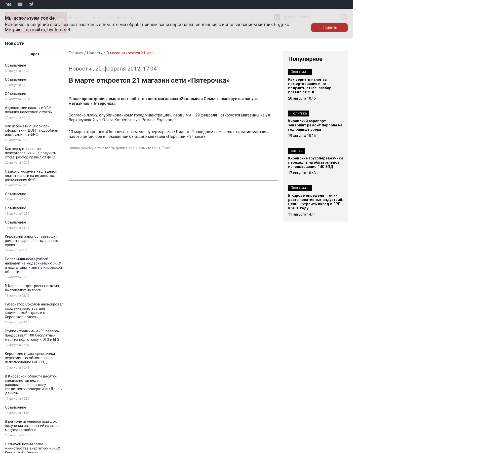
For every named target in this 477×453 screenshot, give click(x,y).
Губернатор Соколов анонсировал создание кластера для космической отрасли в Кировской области (34, 310)
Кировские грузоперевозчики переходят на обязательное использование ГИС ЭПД (30, 358)
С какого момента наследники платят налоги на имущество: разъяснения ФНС (31, 175)
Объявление (15, 65)
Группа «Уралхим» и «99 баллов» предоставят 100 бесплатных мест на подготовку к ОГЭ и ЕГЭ (32, 335)
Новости (15, 43)
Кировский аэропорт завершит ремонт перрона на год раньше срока (31, 240)
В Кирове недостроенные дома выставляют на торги (32, 288)
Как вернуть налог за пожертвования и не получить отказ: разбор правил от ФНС (30, 153)
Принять (329, 27)
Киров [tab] (34, 54)
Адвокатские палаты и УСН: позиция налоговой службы (28, 110)
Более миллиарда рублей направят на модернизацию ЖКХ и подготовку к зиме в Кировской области (33, 265)
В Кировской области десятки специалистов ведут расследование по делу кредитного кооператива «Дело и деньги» (34, 384)
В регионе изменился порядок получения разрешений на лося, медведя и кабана (32, 425)
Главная (76, 53)
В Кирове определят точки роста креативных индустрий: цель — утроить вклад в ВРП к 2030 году (315, 201)
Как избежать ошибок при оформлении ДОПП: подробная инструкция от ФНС (31, 130)
